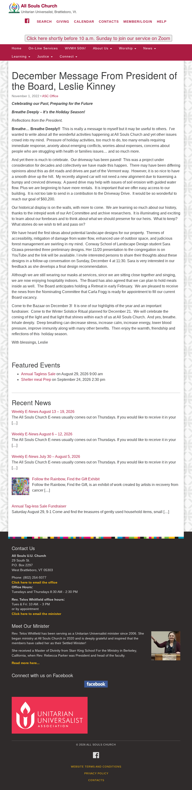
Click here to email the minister (36, 614)
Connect (67, 56)
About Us (101, 48)
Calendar (84, 21)
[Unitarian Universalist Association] (51, 715)
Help (161, 21)
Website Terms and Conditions (96, 766)
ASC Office (50, 96)
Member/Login (137, 21)
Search (44, 21)
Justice (43, 56)
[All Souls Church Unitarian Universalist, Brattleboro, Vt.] (96, 8)
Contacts (109, 21)
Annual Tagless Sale (38, 374)
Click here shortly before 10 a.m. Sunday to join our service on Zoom (98, 38)
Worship (126, 48)
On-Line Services (43, 48)
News (148, 48)
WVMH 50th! (75, 48)
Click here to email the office (34, 582)
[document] (96, 296)
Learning (20, 56)
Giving (62, 21)
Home (17, 48)
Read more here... (26, 663)
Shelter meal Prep (36, 380)
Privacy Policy (96, 773)
